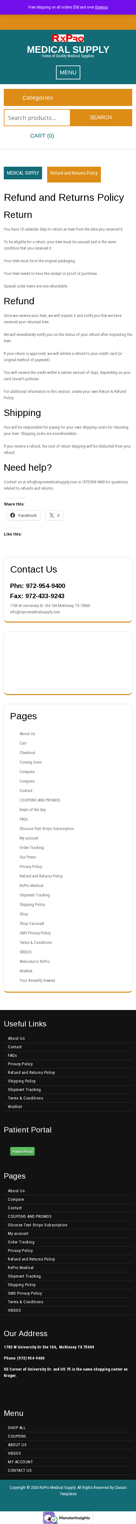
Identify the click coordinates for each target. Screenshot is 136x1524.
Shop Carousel (32, 923)
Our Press (28, 857)
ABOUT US (17, 1444)
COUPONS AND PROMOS (40, 800)
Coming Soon (31, 762)
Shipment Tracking (35, 895)
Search (101, 118)
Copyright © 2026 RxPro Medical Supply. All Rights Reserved (59, 1487)
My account (29, 838)
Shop (24, 914)
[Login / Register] (102, 136)
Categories (37, 98)
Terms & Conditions (36, 942)
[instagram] (72, 22)
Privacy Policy (31, 866)
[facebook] (64, 22)
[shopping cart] (19, 136)
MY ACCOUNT (20, 1461)
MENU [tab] (68, 72)
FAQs (24, 819)
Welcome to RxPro (35, 961)
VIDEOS (26, 952)
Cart (23, 743)
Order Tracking (32, 847)
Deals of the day (33, 809)
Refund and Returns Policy (41, 876)
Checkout (27, 752)
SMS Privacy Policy (35, 933)
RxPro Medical (31, 885)
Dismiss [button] (101, 7)
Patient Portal (22, 1151)
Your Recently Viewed (37, 980)
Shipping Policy (32, 904)
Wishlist (26, 971)
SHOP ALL (17, 1427)
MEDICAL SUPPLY (68, 49)
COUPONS (17, 1436)
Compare (27, 771)
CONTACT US (20, 1470)
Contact (26, 790)
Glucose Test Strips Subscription (47, 828)
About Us (27, 733)
